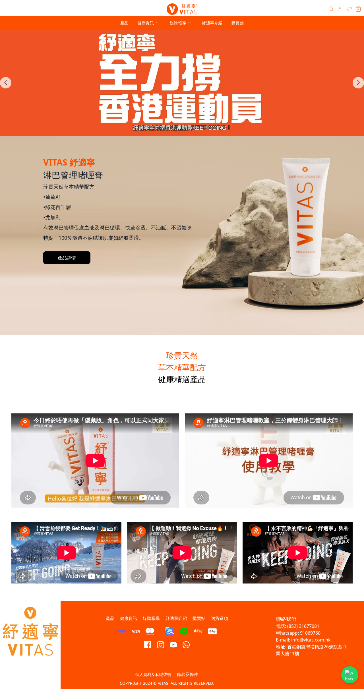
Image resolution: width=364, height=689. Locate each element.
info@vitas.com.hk (311, 640)
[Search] (331, 9)
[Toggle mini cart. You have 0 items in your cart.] (358, 9)
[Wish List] (349, 9)
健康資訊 (146, 23)
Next (358, 82)
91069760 (311, 633)
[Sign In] (340, 9)
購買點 (237, 23)
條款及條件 (187, 674)
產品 (124, 23)
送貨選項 (219, 618)
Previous (5, 82)
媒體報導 (178, 23)
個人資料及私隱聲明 (153, 674)
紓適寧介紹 (212, 23)
